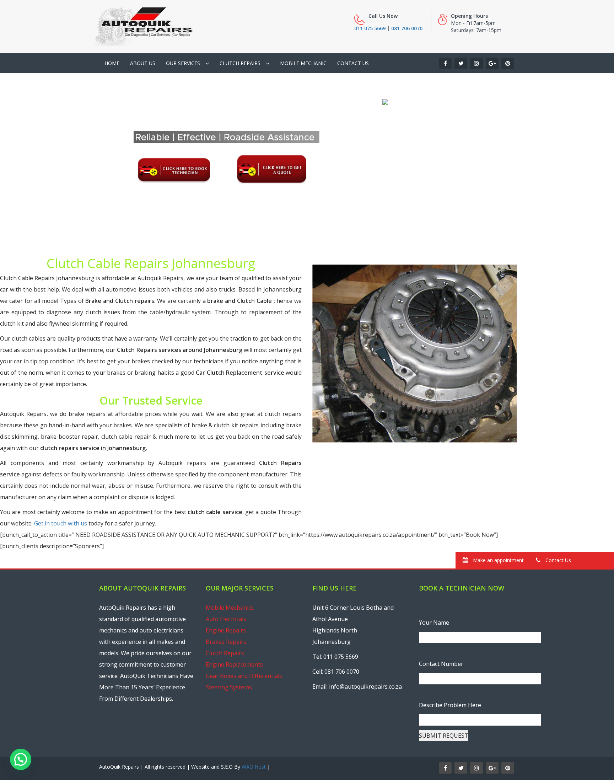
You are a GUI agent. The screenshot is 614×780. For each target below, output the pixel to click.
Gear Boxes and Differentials (244, 676)
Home (111, 63)
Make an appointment (498, 560)
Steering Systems (229, 687)
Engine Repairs (226, 630)
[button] (20, 759)
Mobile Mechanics (230, 607)
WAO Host (254, 766)
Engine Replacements (234, 664)
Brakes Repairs (226, 642)
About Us (142, 63)
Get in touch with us (60, 523)
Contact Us (353, 63)
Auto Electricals (226, 619)
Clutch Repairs (240, 63)
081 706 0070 (406, 28)
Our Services (183, 63)
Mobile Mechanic (303, 63)
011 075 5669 (370, 28)
